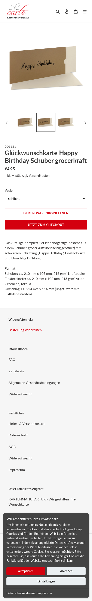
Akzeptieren (26, 571)
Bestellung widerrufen (25, 330)
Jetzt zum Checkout (46, 225)
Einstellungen (46, 581)
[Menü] (84, 11)
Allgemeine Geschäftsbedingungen (34, 382)
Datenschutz (18, 435)
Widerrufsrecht (20, 394)
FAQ (12, 359)
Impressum (44, 593)
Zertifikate (16, 371)
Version (9, 190)
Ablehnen (66, 571)
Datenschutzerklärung (20, 593)
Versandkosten (39, 175)
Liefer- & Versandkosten (27, 423)
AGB (12, 447)
